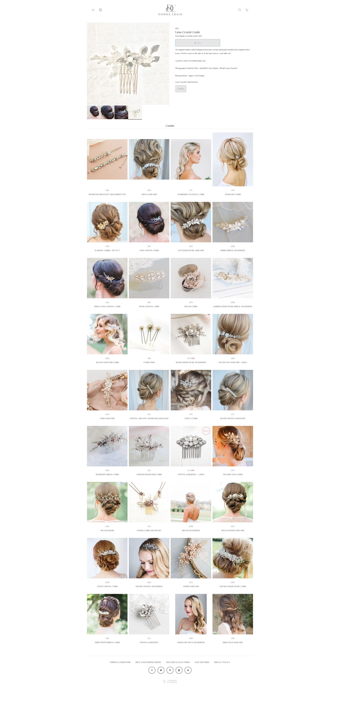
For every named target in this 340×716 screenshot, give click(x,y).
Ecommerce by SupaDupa (172, 681)
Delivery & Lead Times (178, 662)
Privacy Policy (222, 662)
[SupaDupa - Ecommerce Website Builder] (164, 681)
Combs (180, 88)
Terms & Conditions (120, 662)
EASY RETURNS (202, 662)
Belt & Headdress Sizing (148, 662)
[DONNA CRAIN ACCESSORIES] (170, 10)
